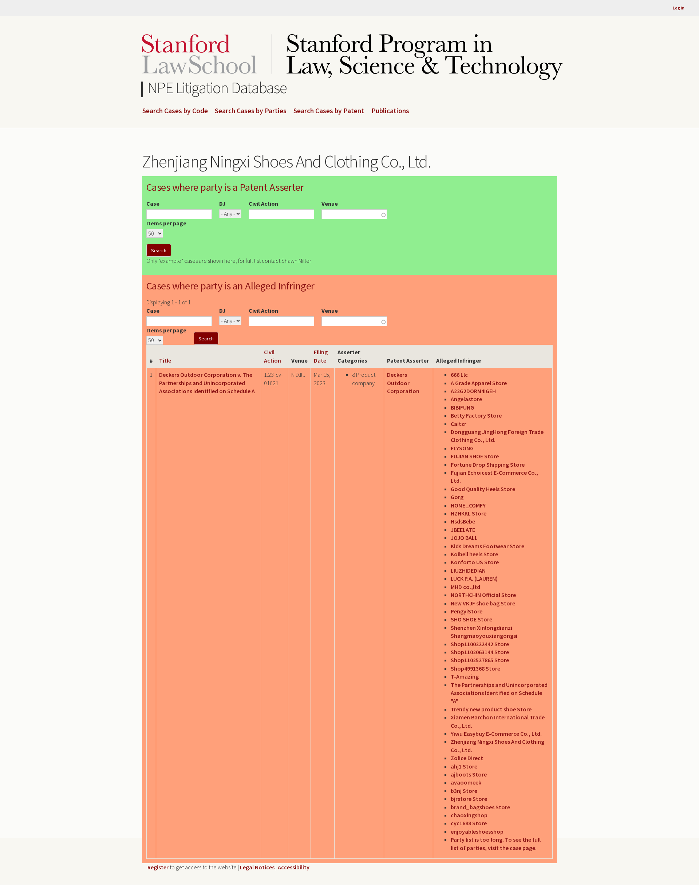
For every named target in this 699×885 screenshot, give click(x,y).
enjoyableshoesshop (477, 831)
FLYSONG (462, 448)
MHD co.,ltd (465, 586)
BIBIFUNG (462, 407)
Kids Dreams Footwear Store (487, 546)
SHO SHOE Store (471, 619)
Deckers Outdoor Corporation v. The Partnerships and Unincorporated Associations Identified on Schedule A (207, 383)
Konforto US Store (475, 562)
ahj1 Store (464, 766)
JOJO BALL (464, 537)
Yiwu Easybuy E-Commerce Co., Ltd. (496, 733)
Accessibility (293, 867)
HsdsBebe (463, 521)
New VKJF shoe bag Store (483, 603)
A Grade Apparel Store (479, 383)
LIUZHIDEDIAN (468, 570)
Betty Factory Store (476, 415)
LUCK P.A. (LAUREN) (474, 578)
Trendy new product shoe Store (491, 709)
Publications (390, 111)
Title (165, 360)
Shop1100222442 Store (480, 644)
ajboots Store (469, 774)
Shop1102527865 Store (480, 660)
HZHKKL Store (468, 513)
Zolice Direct (467, 758)
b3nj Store (464, 790)
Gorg (457, 497)
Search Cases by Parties (251, 111)
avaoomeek (466, 782)
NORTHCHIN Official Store (483, 594)
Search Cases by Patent (328, 111)
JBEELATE (463, 529)
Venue (329, 203)
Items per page (166, 223)
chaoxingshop (469, 815)
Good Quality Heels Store (483, 489)
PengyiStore (466, 611)
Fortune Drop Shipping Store (488, 464)
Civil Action (263, 203)
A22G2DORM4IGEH (473, 391)
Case (152, 203)
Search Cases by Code (175, 111)
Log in (678, 8)
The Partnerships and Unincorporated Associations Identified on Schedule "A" (499, 693)
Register (158, 867)
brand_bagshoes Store (480, 807)
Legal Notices (257, 867)
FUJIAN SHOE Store (475, 456)
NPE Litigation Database (217, 88)
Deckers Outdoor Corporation (403, 383)
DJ (222, 203)
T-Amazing (465, 676)
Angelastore (466, 399)
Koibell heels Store (474, 554)
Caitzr (458, 423)
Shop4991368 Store (475, 668)
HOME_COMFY (468, 505)
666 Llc (459, 374)
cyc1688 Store (469, 823)
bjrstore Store (469, 798)
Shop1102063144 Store (480, 652)
